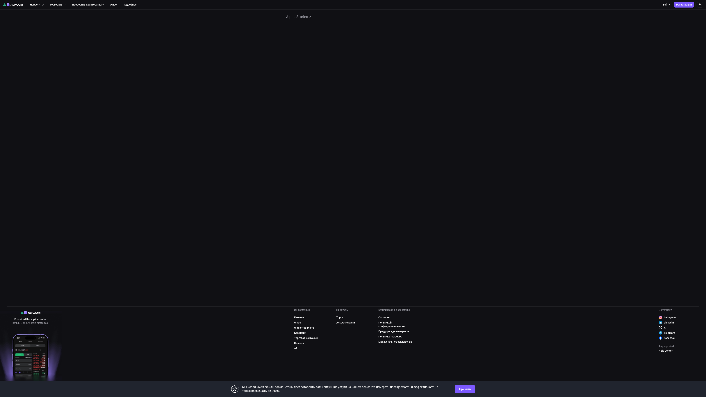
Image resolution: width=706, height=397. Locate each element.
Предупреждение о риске (393, 331)
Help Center (666, 350)
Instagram (670, 317)
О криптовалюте (304, 327)
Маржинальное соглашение (395, 341)
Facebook (669, 338)
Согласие (384, 317)
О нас (297, 322)
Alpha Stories (297, 17)
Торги (339, 317)
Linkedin (669, 322)
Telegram (669, 332)
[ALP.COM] (13, 4)
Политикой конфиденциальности (391, 324)
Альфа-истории (345, 322)
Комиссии (300, 332)
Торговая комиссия (306, 338)
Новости (299, 343)
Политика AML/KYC (390, 336)
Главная (299, 317)
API (296, 348)
